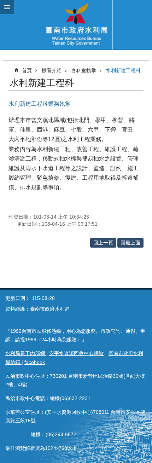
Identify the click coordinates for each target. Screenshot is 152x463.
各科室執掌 (83, 70)
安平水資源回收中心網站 (76, 353)
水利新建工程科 (123, 70)
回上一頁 (103, 242)
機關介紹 (52, 70)
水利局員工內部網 (25, 353)
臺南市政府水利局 (76, 25)
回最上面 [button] (130, 242)
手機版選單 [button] (7, 7)
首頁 (27, 70)
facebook (34, 362)
